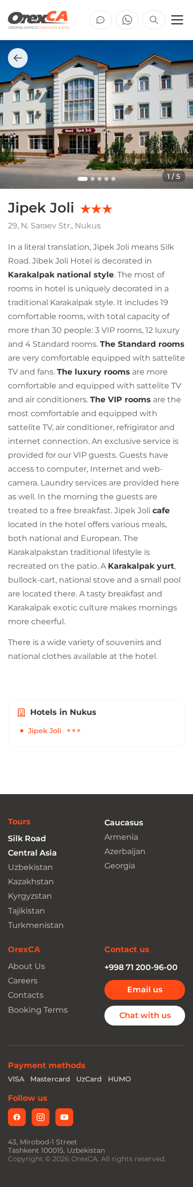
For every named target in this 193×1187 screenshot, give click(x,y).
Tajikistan (26, 911)
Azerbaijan (124, 851)
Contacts (26, 995)
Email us (144, 989)
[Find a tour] (154, 19)
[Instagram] (40, 1117)
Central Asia (32, 853)
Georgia (119, 865)
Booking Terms (38, 1010)
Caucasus (123, 822)
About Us (26, 966)
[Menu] (177, 20)
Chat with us (145, 1015)
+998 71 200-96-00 (141, 967)
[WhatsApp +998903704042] (127, 19)
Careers (23, 980)
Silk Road (27, 838)
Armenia (121, 837)
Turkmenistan (36, 925)
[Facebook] (17, 1117)
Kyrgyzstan (30, 896)
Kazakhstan (31, 881)
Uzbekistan (30, 867)
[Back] (18, 58)
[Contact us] (100, 19)
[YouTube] (64, 1117)
